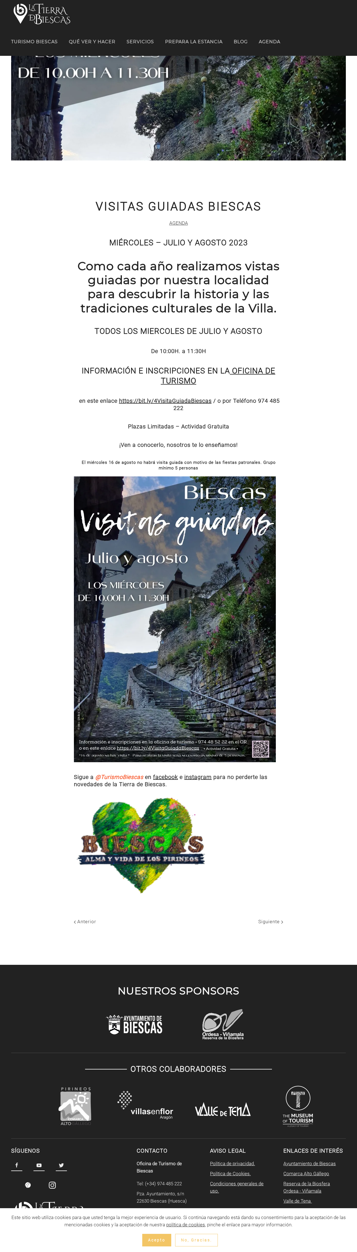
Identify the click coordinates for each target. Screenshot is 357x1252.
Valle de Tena (297, 1201)
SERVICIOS (140, 41)
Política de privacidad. (232, 1163)
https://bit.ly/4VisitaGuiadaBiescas (165, 400)
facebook (165, 777)
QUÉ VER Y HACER (92, 41)
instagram (198, 777)
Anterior (86, 921)
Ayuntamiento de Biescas (309, 1163)
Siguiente (269, 921)
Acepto (156, 1240)
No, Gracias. (196, 1240)
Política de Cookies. (230, 1173)
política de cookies (185, 1224)
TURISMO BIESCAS (34, 41)
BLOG (241, 41)
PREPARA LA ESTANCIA (194, 41)
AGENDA (269, 41)
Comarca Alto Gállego (306, 1173)
